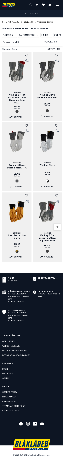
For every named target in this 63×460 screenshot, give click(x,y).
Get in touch (8, 341)
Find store (7, 374)
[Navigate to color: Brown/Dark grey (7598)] (17, 251)
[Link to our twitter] (28, 424)
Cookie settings (10, 411)
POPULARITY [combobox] (50, 42)
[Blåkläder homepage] (8, 4)
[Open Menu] (57, 5)
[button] (27, 55)
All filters (12, 42)
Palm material (27, 35)
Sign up (6, 378)
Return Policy (9, 402)
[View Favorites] (43, 5)
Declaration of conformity (16, 355)
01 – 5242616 (12, 280)
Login (5, 369)
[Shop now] (27, 60)
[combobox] (52, 42)
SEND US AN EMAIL (46, 278)
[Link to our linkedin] (35, 424)
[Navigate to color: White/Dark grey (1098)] (47, 181)
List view (50, 49)
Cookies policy (9, 392)
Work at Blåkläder (11, 346)
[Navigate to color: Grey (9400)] (17, 181)
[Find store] (37, 5)
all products (14, 22)
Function (8, 35)
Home (4, 22)
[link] (17, 86)
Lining (44, 35)
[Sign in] (50, 5)
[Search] (30, 5)
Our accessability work (14, 351)
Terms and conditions (13, 406)
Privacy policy (9, 397)
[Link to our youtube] (42, 424)
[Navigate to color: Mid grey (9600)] (17, 111)
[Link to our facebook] (21, 424)
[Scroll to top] (57, 227)
